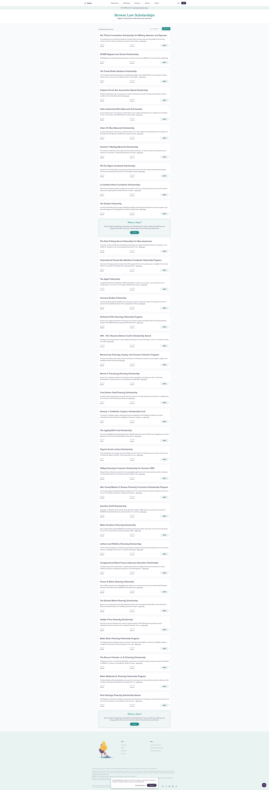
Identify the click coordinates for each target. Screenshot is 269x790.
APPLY (164, 45)
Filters (166, 28)
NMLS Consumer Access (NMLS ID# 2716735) (116, 768)
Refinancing (126, 3)
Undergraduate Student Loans (156, 747)
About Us (147, 3)
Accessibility (123, 750)
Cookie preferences (152, 768)
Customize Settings (140, 785)
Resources (137, 3)
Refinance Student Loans (155, 750)
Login (178, 3)
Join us (134, 232)
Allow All (152, 785)
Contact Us (123, 753)
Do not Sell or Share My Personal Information (137, 768)
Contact (157, 3)
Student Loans (114, 3)
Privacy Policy (95, 768)
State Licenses (102, 768)
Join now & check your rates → (141, 8)
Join (184, 3)
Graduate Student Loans (155, 745)
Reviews (122, 747)
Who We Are (123, 745)
